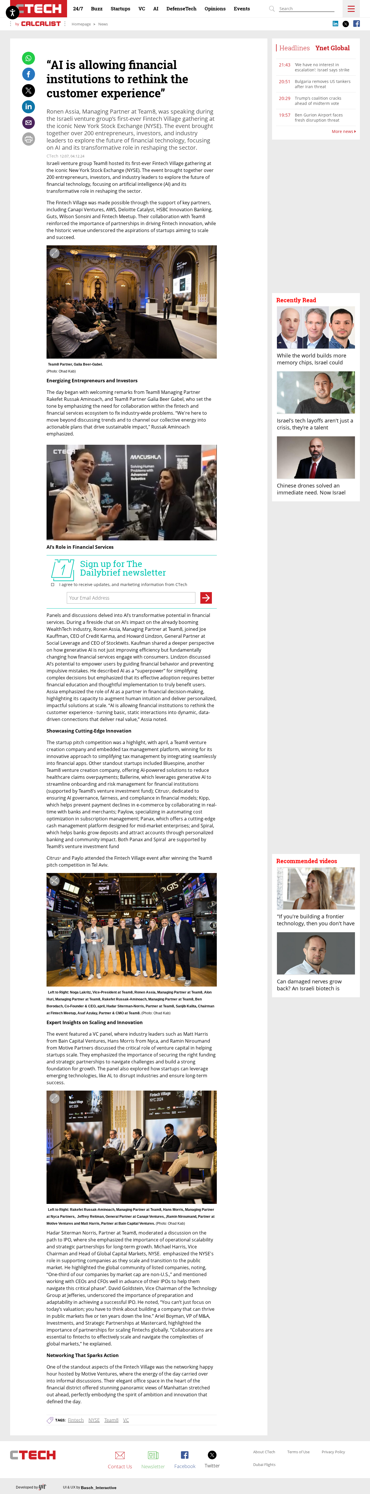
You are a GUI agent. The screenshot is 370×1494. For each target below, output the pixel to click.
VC (126, 1420)
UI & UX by (89, 1487)
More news (343, 131)
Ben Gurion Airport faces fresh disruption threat (319, 117)
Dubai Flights (264, 1465)
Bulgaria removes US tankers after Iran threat (323, 84)
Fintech (76, 1420)
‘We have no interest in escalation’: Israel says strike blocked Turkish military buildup (322, 72)
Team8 (111, 1420)
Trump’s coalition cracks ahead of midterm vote (318, 100)
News (103, 24)
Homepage (81, 24)
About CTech (264, 1452)
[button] (316, 216)
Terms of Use (298, 1452)
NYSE (94, 1420)
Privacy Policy (333, 1452)
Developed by (27, 1487)
